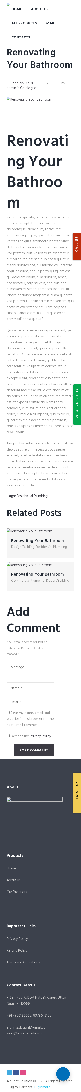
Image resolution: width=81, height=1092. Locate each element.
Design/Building (22, 547)
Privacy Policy (40, 736)
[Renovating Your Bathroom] (40, 100)
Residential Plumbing (32, 496)
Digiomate (42, 1087)
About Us (40, 9)
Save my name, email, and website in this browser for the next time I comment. (30, 719)
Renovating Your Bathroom (40, 59)
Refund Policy (17, 951)
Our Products (17, 892)
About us (13, 880)
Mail (50, 23)
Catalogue (28, 88)
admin (11, 88)
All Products (24, 23)
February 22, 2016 (24, 83)
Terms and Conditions (23, 962)
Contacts (20, 38)
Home (16, 9)
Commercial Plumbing (28, 581)
